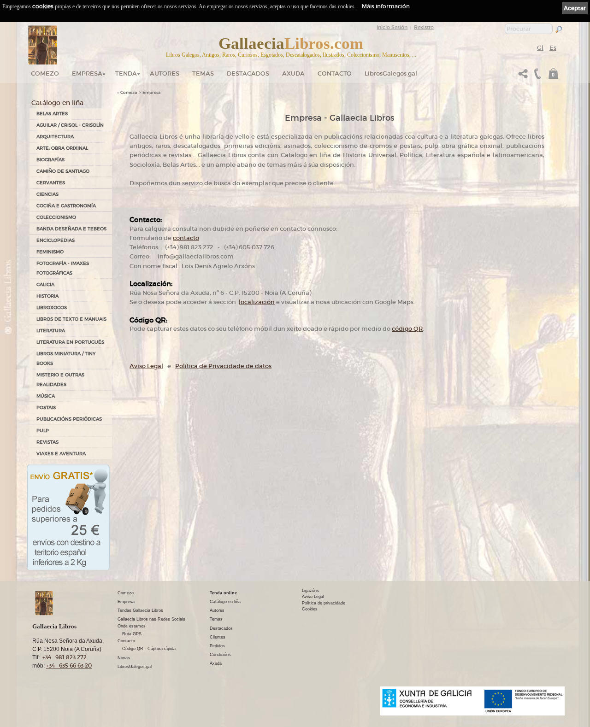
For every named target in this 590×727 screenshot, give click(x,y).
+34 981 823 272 (64, 657)
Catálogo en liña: (58, 103)
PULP (42, 431)
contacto (186, 238)
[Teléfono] (536, 76)
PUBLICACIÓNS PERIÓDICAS (69, 419)
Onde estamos (132, 626)
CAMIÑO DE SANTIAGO (62, 171)
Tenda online (223, 593)
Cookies (310, 609)
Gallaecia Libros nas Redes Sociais (151, 619)
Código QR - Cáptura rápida (149, 648)
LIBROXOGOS (51, 308)
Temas (203, 73)
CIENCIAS (47, 194)
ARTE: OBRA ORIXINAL (62, 148)
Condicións (220, 654)
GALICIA (45, 284)
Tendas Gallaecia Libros (140, 610)
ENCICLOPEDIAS (55, 240)
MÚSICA (45, 396)
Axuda (293, 73)
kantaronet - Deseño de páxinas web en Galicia (514, 721)
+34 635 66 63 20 (69, 665)
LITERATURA (50, 331)
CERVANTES (50, 183)
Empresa (87, 73)
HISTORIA (47, 296)
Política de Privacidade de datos (223, 366)
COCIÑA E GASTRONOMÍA (66, 206)
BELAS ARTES (52, 114)
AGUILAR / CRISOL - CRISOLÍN (70, 125)
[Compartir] (523, 76)
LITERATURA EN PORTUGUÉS (70, 342)
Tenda (126, 73)
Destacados (221, 628)
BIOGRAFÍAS (50, 160)
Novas (124, 658)
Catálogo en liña (225, 601)
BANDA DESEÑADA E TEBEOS (71, 229)
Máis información (386, 6)
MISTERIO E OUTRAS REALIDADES (60, 379)
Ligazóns (310, 590)
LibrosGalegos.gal (391, 73)
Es (552, 48)
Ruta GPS (132, 634)
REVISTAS (47, 442)
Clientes (217, 637)
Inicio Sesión (392, 27)
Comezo (45, 73)
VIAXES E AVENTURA (61, 454)
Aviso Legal (146, 366)
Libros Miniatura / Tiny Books (65, 358)
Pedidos (217, 646)
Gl (540, 48)
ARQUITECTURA (55, 137)
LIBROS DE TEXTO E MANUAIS (71, 319)
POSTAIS (46, 407)
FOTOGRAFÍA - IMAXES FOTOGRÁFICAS (62, 268)
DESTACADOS (248, 73)
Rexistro (424, 27)
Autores (164, 73)
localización (257, 302)
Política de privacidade (323, 603)
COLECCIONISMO (56, 217)
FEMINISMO (50, 252)
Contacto (335, 73)
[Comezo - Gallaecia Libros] (43, 45)
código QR (407, 329)
